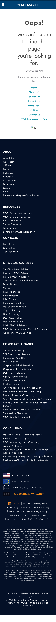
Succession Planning (15, 413)
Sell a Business (12, 224)
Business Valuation (14, 302)
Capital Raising (12, 310)
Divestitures (10, 284)
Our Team (8, 161)
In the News (10, 180)
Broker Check (29, 580)
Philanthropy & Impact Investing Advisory (27, 456)
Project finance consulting (19, 395)
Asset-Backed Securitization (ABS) (23, 409)
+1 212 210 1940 (21, 475)
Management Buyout (15, 306)
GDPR (12, 511)
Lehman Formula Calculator (19, 231)
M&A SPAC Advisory (15, 325)
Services (33, 96)
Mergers (8, 288)
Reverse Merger (12, 291)
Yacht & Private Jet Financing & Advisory (27, 399)
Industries (33, 101)
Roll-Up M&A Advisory (16, 276)
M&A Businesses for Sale (34, 119)
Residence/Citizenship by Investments (25, 460)
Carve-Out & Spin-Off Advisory (21, 280)
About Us (33, 92)
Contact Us (34, 114)
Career (7, 187)
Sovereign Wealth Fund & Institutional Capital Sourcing (25, 451)
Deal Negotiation (13, 321)
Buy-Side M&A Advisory (17, 273)
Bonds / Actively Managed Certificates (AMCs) (26, 404)
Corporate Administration (18, 365)
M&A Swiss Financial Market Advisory (25, 329)
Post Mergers (10, 295)
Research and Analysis (16, 438)
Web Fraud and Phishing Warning (31, 511)
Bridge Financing (13, 384)
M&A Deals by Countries (17, 216)
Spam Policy (12, 508)
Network (8, 169)
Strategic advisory (14, 350)
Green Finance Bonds (15, 380)
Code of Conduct (38, 515)
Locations (8, 244)
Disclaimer (27, 504)
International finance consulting (22, 391)
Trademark (32, 519)
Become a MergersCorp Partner (21, 195)
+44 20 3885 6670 (22, 481)
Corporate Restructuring (17, 369)
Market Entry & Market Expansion (22, 434)
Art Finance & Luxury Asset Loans (22, 387)
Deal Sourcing (11, 314)
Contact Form (11, 251)
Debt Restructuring (14, 372)
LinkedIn (16, 504)
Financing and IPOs (15, 357)
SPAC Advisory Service (16, 354)
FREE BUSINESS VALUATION (28, 493)
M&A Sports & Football (16, 417)
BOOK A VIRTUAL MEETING (27, 487)
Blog (5, 191)
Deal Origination (13, 317)
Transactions (34, 105)
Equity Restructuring (15, 376)
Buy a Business (12, 220)
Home (34, 87)
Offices (34, 110)
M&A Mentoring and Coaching (21, 442)
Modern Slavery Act (19, 515)
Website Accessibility (16, 519)
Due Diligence (11, 361)
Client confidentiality (39, 508)
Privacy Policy (41, 504)
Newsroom (9, 184)
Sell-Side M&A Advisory (17, 269)
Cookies (23, 508)
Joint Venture (11, 299)
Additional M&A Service (17, 332)
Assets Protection (13, 445)
